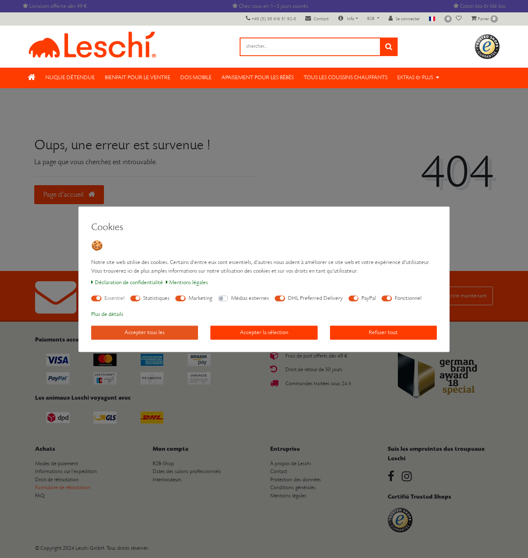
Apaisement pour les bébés (258, 77)
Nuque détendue (70, 77)
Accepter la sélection (264, 332)
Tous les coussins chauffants (345, 77)
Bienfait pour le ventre (137, 77)
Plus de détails (107, 314)
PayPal (368, 297)
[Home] (31, 78)
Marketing (200, 297)
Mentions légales (188, 282)
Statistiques (156, 297)
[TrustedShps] (487, 46)
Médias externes (250, 297)
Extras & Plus (415, 78)
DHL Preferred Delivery (315, 297)
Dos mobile (196, 77)
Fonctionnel (408, 297)
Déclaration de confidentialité (129, 282)
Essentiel (114, 297)
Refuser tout (383, 332)
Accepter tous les (145, 332)
